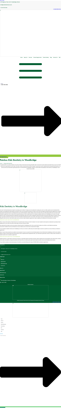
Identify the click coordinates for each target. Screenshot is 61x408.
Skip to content (2, 0)
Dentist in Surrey (30, 284)
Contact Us (55, 57)
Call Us (2, 83)
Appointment (2, 270)
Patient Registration (37, 57)
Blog (51, 57)
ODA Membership (3, 272)
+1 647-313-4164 (3, 7)
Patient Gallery (46, 57)
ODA (59, 57)
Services (30, 57)
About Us (25, 57)
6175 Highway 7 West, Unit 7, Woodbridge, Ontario (10, 2)
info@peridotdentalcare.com (6, 4)
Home (21, 57)
